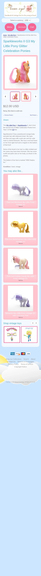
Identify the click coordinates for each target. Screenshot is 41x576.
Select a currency (16, 20)
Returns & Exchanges (26, 362)
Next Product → (34, 115)
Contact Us (11, 362)
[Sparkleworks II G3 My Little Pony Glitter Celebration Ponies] (15, 96)
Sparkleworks (22, 125)
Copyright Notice (20, 367)
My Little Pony (12, 35)
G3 (13, 129)
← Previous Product (8, 115)
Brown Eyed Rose (19, 382)
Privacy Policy (13, 364)
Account (22, 27)
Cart (32, 27)
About (33, 359)
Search (26, 359)
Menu (9, 27)
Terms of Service (27, 364)
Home (5, 35)
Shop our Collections (13, 359)
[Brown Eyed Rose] (20, 16)
